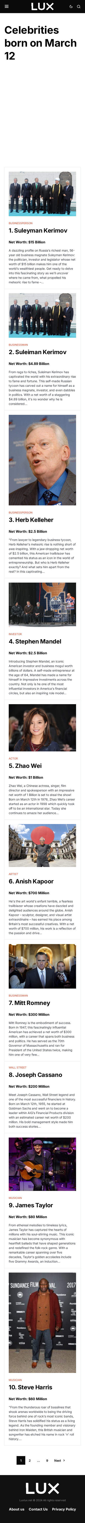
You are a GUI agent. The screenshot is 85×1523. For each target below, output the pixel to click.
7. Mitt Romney (29, 1002)
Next (57, 1460)
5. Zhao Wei (25, 765)
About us (16, 1509)
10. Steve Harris (30, 1387)
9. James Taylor (31, 1205)
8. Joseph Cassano (35, 1074)
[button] (6, 6)
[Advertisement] (42, 115)
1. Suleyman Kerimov (38, 230)
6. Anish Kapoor (31, 881)
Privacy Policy (64, 1509)
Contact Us (38, 1509)
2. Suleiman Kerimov (37, 352)
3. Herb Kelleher (31, 519)
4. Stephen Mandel (35, 641)
